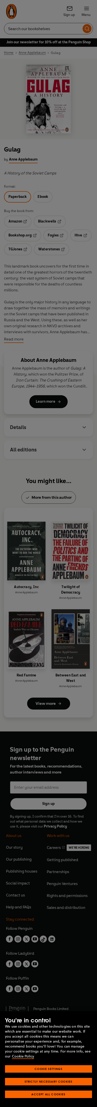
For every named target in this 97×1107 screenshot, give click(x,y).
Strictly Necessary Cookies (49, 1081)
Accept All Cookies (48, 1094)
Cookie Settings (48, 1069)
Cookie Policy (23, 1056)
